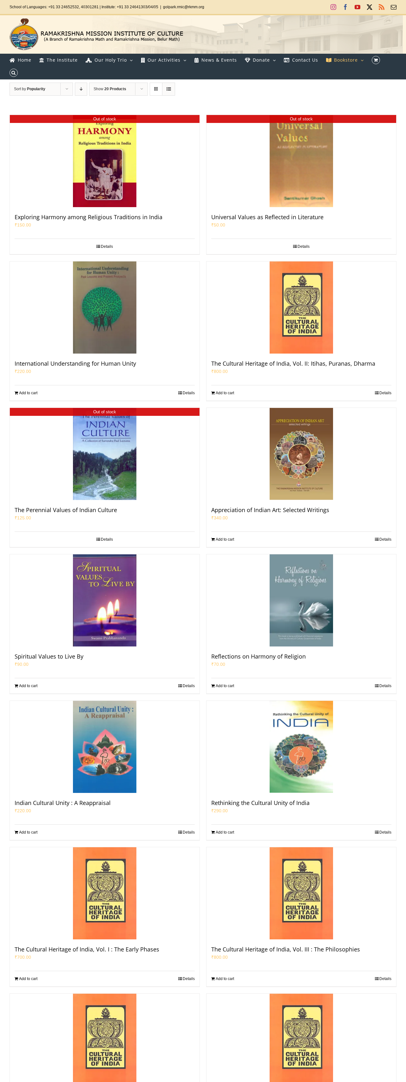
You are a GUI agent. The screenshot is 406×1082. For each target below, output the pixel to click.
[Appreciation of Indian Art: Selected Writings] (301, 454)
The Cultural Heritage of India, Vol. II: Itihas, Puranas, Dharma (293, 363)
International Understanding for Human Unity (75, 363)
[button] (14, 72)
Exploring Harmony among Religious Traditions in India (88, 217)
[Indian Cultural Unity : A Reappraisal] (105, 747)
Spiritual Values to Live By (49, 656)
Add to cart (28, 393)
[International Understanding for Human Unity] (105, 307)
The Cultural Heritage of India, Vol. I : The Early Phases (87, 949)
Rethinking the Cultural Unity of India (260, 803)
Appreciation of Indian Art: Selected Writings (270, 510)
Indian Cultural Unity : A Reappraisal (63, 803)
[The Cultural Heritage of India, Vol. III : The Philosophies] (301, 893)
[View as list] (168, 89)
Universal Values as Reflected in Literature (267, 217)
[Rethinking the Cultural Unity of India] (301, 747)
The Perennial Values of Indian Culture (66, 510)
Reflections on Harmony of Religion (258, 656)
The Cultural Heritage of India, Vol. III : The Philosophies (285, 949)
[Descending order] (81, 89)
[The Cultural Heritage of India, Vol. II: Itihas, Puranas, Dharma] (301, 307)
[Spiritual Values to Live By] (105, 600)
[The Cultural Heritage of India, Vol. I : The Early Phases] (105, 893)
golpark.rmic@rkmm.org (183, 7)
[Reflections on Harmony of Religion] (301, 600)
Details (107, 246)
